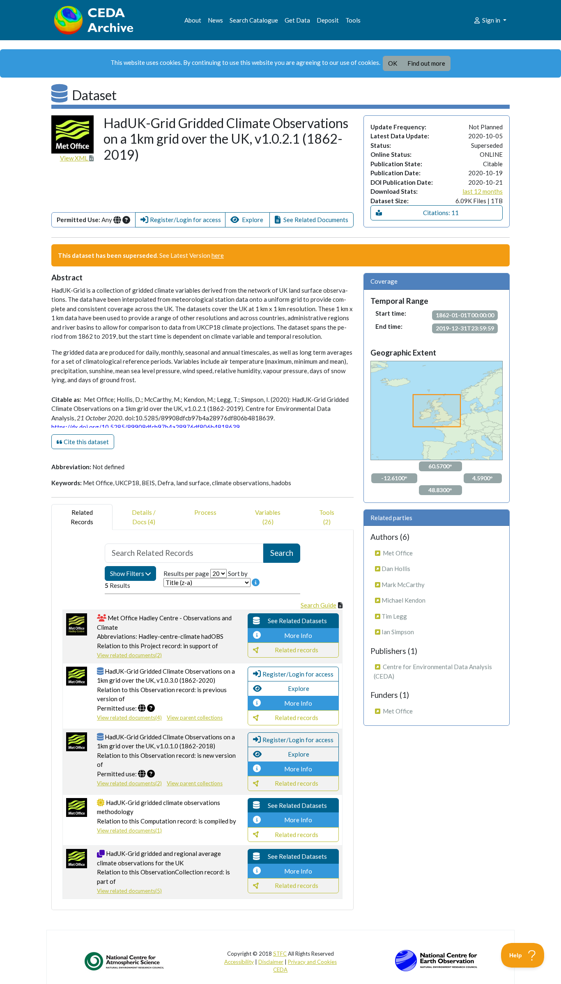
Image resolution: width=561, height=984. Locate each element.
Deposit (328, 20)
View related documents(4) (129, 717)
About (192, 20)
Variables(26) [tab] (267, 517)
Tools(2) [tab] (326, 517)
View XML (74, 158)
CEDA (280, 969)
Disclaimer (270, 962)
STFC (280, 953)
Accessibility (239, 962)
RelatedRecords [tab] (82, 517)
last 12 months (482, 191)
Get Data (297, 20)
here (218, 255)
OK (392, 63)
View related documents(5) (129, 891)
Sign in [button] (491, 20)
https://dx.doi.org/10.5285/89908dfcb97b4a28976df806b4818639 (145, 427)
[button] (180, 219)
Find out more (426, 63)
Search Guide (318, 605)
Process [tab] (205, 512)
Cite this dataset (85, 441)
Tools (353, 20)
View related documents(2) (129, 655)
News (215, 20)
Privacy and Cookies (312, 962)
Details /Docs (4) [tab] (144, 517)
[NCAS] (125, 961)
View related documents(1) (129, 830)
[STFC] (436, 959)
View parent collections (195, 717)
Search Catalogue (254, 20)
